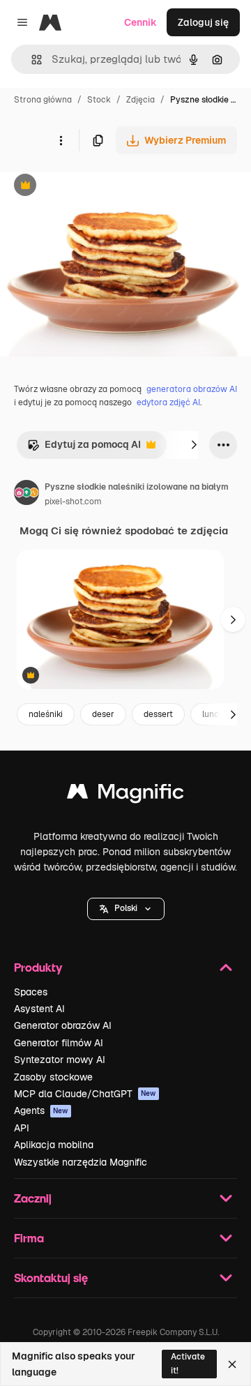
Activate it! (188, 1363)
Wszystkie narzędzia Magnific (80, 1162)
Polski (125, 908)
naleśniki (46, 714)
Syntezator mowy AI (59, 1059)
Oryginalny (96, 186)
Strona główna (43, 99)
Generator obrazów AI (63, 1025)
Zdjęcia (140, 99)
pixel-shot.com (73, 501)
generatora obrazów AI (191, 389)
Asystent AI (39, 1008)
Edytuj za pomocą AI (84, 448)
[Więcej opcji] (61, 140)
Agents (41, 1110)
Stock (99, 99)
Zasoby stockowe (53, 1077)
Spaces (30, 992)
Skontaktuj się (51, 1277)
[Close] (232, 1364)
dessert (158, 714)
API (21, 1128)
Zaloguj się (203, 22)
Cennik (140, 22)
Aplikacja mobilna (53, 1144)
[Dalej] (193, 445)
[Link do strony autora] (26, 494)
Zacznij (33, 1198)
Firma (29, 1237)
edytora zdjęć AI (168, 402)
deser (103, 714)
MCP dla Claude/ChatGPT (85, 1093)
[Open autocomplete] (31, 59)
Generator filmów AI (58, 1043)
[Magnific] (125, 795)
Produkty (38, 967)
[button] (126, 909)
